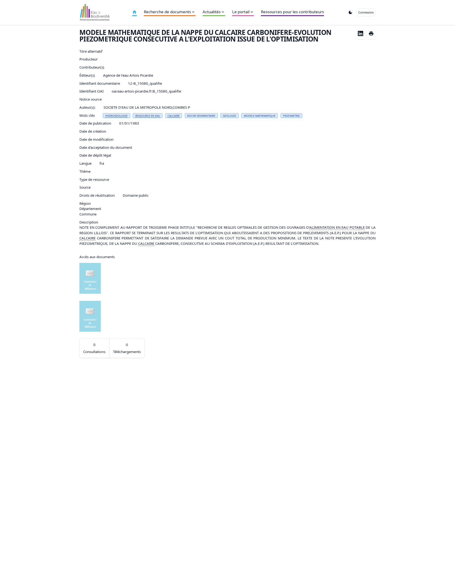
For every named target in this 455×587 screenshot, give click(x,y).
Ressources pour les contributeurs (292, 11)
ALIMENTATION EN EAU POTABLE (337, 227)
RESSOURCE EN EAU (147, 115)
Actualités (212, 11)
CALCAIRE (230, 32)
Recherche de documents (167, 11)
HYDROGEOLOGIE (116, 115)
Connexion (366, 12)
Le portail (241, 11)
